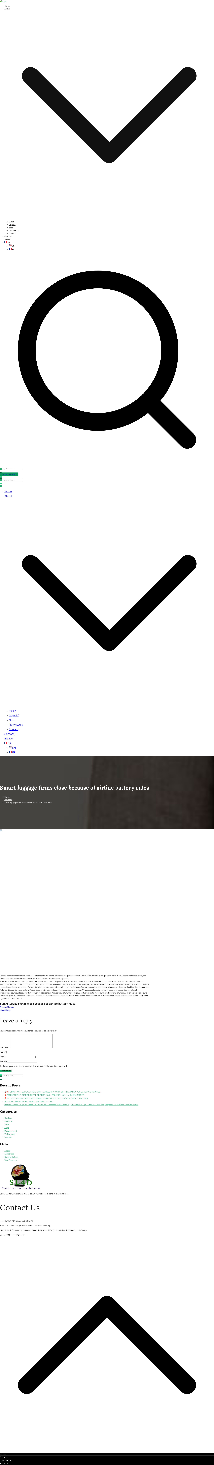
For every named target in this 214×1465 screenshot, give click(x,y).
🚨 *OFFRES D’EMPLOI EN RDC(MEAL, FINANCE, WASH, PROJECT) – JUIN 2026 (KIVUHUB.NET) (44, 1095)
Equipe (7, 239)
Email (3, 1057)
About (8, 496)
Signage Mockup (7, 1007)
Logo (6, 1128)
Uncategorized (10, 1131)
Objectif (12, 225)
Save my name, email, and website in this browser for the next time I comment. (35, 1066)
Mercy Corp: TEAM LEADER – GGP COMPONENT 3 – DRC (28, 1102)
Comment (4, 1047)
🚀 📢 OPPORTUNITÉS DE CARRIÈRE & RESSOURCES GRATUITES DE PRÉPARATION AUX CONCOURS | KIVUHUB (52, 1092)
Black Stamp (5, 1010)
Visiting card (9, 1134)
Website (3, 1061)
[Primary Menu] (1, 477)
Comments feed (11, 1157)
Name (3, 1052)
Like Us (3, 1454)
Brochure (8, 1118)
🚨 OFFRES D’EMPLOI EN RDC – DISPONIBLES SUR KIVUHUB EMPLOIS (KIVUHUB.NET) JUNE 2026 (46, 1098)
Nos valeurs (14, 230)
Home (7, 6)
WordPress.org (10, 1160)
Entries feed (9, 1154)
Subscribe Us (5, 1460)
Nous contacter (9, 474)
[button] (109, 219)
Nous (11, 228)
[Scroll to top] (107, 1451)
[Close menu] (1, 486)
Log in (7, 1151)
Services (7, 236)
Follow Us (4, 1457)
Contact (12, 233)
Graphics (8, 1121)
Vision (11, 222)
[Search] (1, 469)
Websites (8, 1137)
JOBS (6, 1124)
